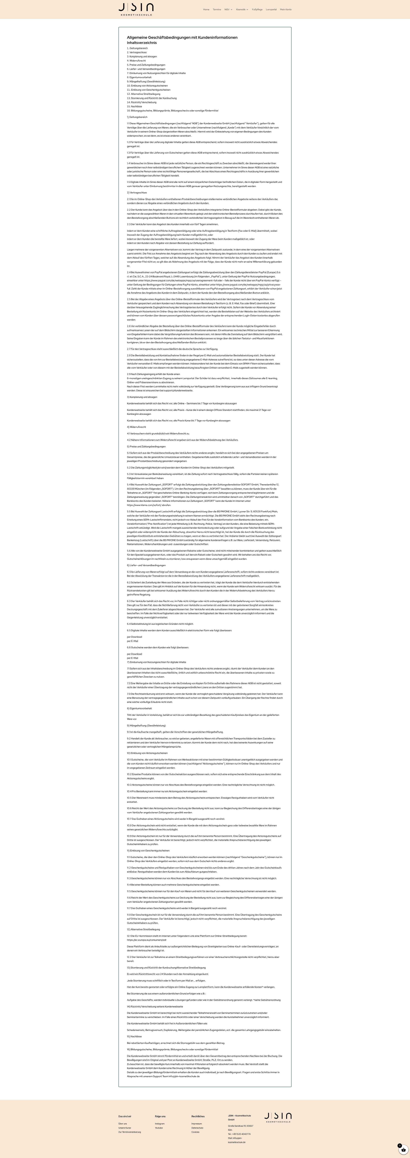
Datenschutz (197, 1127)
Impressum (197, 1123)
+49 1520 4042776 (241, 1134)
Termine (217, 9)
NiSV (227, 9)
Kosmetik (240, 9)
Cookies (195, 1132)
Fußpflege (257, 9)
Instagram (159, 1123)
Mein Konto (285, 9)
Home (206, 9)
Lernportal (271, 9)
